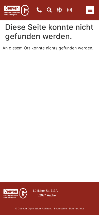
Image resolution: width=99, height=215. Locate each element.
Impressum (60, 208)
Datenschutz (76, 208)
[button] (90, 10)
